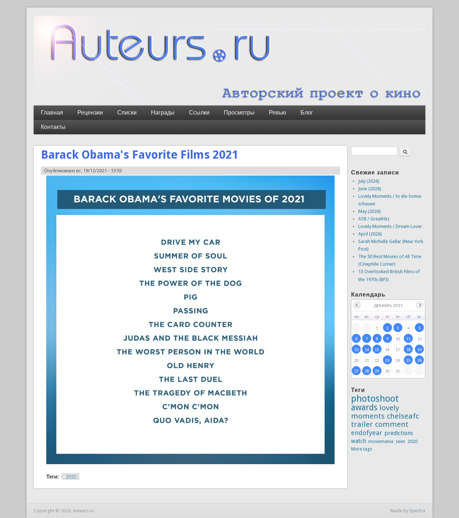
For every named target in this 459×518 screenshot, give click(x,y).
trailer (362, 424)
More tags (361, 449)
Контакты (53, 126)
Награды (163, 112)
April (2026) (370, 234)
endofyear (366, 433)
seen (400, 441)
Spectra (417, 510)
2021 (71, 477)
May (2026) (369, 211)
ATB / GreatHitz (373, 218)
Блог (307, 112)
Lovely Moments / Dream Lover (390, 226)
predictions (398, 433)
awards (364, 407)
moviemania (380, 441)
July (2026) (368, 181)
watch (358, 441)
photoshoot (375, 398)
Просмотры (239, 112)
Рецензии (90, 112)
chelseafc (403, 416)
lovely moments (375, 411)
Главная (52, 112)
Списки (127, 112)
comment (391, 424)
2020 (412, 441)
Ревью (277, 112)
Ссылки (199, 112)
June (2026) (369, 188)
